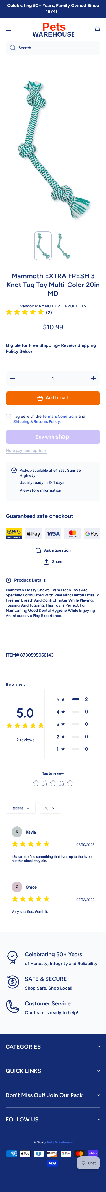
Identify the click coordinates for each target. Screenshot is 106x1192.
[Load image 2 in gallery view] (63, 245)
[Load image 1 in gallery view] (43, 245)
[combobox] (53, 48)
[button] (97, 29)
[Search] (11, 48)
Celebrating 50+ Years (53, 954)
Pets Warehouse (60, 1142)
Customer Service (48, 1003)
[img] (25, 313)
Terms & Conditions (60, 416)
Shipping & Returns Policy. (37, 421)
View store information (40, 490)
